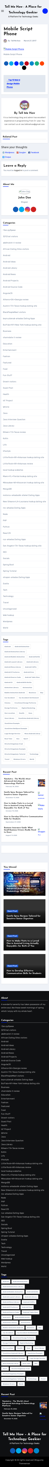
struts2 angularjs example (15, 749)
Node (5, 514)
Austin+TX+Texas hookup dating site (20, 306)
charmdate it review (12, 337)
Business (7, 331)
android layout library (13, 662)
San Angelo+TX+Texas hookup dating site (22, 546)
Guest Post (8, 388)
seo (17, 739)
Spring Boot (8, 565)
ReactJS (7, 533)
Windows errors (20, 759)
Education (7, 344)
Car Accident (10, 698)
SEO (5, 552)
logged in (18, 170)
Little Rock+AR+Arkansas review (18, 464)
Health (6, 394)
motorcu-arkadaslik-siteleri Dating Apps (21, 495)
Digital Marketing (28, 708)
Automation (27, 687)
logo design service (12, 733)
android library (33, 662)
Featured (7, 363)
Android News (9, 274)
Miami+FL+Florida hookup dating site (20, 476)
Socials (6, 558)
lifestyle (7, 451)
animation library (12, 687)
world (32, 759)
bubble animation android (15, 692)
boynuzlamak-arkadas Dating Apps (19, 318)
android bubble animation (15, 657)
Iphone (6, 407)
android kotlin (34, 657)
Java (5, 413)
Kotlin (5, 438)
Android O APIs (31, 667)
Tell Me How (15, 41)
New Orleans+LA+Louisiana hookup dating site (24, 501)
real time (8, 739)
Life (5, 445)
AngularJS (8, 293)
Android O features (12, 672)
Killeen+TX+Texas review (14, 432)
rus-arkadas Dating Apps (14, 539)
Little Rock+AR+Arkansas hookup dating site (23, 457)
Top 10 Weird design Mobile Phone (13, 83)
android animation (22, 646)
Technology (8, 596)
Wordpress (7, 621)
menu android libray (32, 733)
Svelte (6, 583)
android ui (8, 682)
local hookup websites (13, 470)
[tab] (8, 152)
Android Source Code (12, 287)
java (30, 713)
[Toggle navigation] (2, 11)
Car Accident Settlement (29, 698)
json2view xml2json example (16, 728)
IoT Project (8, 400)
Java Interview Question (14, 419)
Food (5, 369)
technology (33, 754)
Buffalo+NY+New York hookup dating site (22, 325)
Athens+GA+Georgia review (16, 299)
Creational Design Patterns (25, 703)
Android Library (10, 268)
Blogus (38, 1460)
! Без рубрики (9, 230)
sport (26, 739)
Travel (6, 602)
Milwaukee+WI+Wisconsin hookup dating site (23, 482)
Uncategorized (10, 609)
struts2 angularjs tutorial (15, 754)
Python (6, 527)
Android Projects (10, 281)
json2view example (12, 723)
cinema (7, 703)
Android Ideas (9, 262)
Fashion (6, 356)
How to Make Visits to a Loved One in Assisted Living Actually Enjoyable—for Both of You (18, 805)
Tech (5, 590)
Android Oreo (29, 672)
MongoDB (7, 489)
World (5, 628)
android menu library (13, 667)
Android (6, 255)
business (32, 692)
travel (7, 759)
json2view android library (28, 718)
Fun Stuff (7, 375)
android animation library (15, 652)
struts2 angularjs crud (14, 744)
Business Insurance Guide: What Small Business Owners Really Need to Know (20, 830)
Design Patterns (11, 708)
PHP (5, 520)
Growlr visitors (9, 382)
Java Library (8, 426)
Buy (41, 692)
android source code (13, 677)
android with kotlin (24, 682)
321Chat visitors (10, 236)
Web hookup (8, 615)
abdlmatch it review (12, 243)
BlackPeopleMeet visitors (14, 312)
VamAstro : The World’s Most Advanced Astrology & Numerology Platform (17, 781)
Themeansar (24, 1463)
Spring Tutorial (10, 571)
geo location (10, 713)
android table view (32, 677)
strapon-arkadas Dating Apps (16, 577)
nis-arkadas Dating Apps (14, 508)
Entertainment (10, 350)
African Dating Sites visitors (16, 249)
